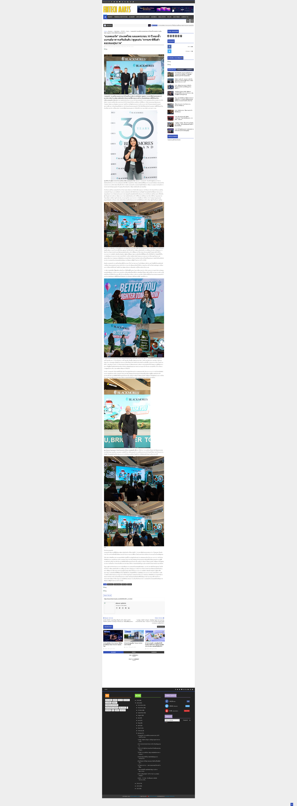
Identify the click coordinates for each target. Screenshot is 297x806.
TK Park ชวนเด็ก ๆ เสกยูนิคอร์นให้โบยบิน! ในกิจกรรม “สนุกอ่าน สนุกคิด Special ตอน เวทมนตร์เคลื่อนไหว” (154, 644)
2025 (138, 703)
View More (161, 626)
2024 (138, 783)
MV (113, 710)
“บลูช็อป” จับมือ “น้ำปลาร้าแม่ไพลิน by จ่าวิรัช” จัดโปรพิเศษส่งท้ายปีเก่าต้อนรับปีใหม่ (184, 124)
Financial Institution (120, 17)
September (141, 712)
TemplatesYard (153, 796)
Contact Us (185, 17)
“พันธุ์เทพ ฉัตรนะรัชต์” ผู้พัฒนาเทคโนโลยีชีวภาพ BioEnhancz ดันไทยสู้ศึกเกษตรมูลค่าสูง (184, 93)
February (140, 730)
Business (154, 17)
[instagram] (130, 2)
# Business (110, 584)
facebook (154, 652)
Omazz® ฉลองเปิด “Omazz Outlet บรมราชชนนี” (155, 25)
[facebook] (111, 2)
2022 (138, 788)
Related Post (108, 627)
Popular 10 (171, 69)
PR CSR (169, 17)
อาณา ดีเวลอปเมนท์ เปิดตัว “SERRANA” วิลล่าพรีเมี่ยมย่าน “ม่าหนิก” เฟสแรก (184, 118)
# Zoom (129, 584)
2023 (138, 786)
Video (117, 710)
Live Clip (122, 710)
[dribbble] (122, 2)
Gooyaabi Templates (169, 796)
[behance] (128, 2)
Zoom (127, 31)
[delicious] (133, 2)
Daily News (176, 17)
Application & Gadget (143, 17)
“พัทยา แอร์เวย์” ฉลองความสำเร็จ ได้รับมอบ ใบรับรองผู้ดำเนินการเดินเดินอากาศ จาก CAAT (184, 81)
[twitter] (114, 2)
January (140, 733)
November (141, 707)
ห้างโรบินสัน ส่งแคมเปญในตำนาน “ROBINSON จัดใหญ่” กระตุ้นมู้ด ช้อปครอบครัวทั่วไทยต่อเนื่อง (183, 74)
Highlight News (180, 70)
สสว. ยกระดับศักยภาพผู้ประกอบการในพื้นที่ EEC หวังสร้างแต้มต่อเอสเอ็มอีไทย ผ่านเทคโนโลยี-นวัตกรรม (184, 99)
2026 (138, 700)
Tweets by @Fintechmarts (174, 140)
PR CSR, (129, 46)
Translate (170, 722)
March (139, 728)
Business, (119, 46)
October (140, 710)
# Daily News (117, 584)
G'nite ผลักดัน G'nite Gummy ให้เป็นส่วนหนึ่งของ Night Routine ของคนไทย (113, 25)
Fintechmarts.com (135, 796)
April (139, 725)
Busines (108, 710)
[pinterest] (117, 2)
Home (105, 31)
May (139, 723)
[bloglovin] (119, 2)
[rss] (125, 2)
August (140, 715)
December (140, 705)
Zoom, (132, 46)
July (139, 718)
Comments (189, 69)
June (139, 720)
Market (110, 17)
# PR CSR (124, 584)
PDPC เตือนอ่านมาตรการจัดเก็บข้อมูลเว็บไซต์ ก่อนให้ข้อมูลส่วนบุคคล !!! (183, 87)
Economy (132, 17)
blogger (113, 652)
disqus (134, 652)
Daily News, (124, 46)
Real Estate (162, 17)
